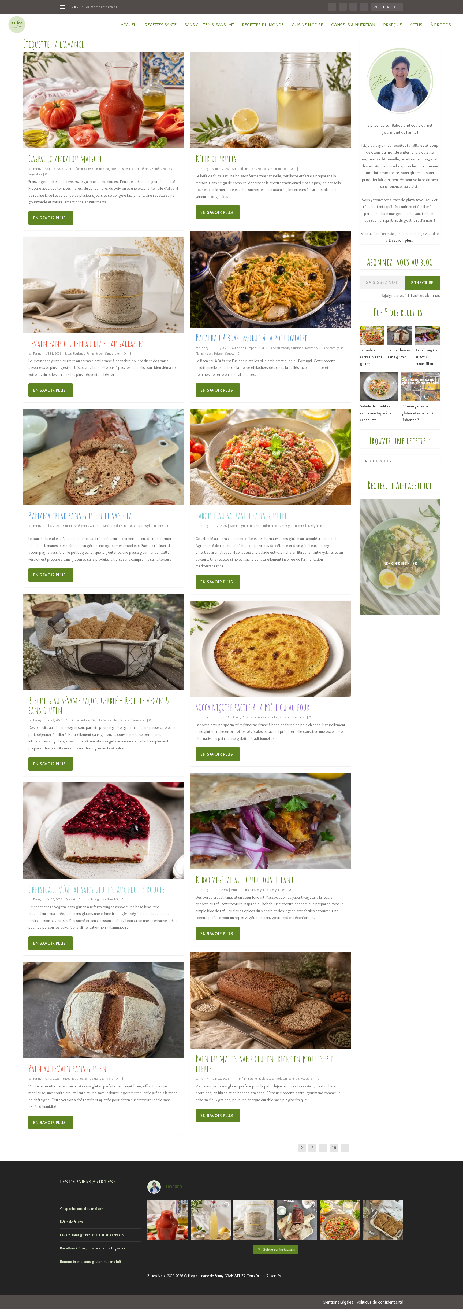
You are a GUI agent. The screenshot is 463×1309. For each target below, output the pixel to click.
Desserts (71, 899)
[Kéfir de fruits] (270, 100)
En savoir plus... (401, 240)
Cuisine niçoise (307, 25)
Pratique (392, 25)
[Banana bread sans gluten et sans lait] (103, 457)
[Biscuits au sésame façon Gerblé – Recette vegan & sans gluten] (103, 642)
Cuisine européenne (304, 348)
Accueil (129, 25)
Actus (416, 25)
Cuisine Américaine (75, 526)
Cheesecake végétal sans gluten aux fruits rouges (96, 889)
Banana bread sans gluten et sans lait (83, 515)
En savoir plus (49, 217)
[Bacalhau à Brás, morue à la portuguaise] (270, 279)
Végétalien (35, 174)
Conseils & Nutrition (353, 25)
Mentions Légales (338, 1302)
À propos (440, 25)
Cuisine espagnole (104, 169)
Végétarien (279, 890)
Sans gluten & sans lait (209, 25)
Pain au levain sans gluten (67, 1068)
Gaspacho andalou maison (65, 158)
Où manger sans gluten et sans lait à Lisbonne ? (417, 413)
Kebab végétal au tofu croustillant (245, 879)
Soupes (167, 169)
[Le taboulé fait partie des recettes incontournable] (340, 1220)
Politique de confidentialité (380, 1302)
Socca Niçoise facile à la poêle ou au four (252, 707)
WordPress (127, 1302)
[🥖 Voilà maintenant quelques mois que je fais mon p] (253, 1220)
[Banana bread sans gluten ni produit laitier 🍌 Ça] (297, 1220)
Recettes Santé (161, 25)
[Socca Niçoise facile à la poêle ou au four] (270, 649)
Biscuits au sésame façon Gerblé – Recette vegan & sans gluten (99, 705)
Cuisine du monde (277, 348)
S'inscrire (422, 282)
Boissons (263, 169)
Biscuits (96, 720)
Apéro (236, 717)
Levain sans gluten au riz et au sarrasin (85, 343)
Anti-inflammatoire (78, 169)
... (323, 1147)
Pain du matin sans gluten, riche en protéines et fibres (266, 1064)
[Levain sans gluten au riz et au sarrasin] (103, 285)
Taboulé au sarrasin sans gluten (241, 515)
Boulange (79, 353)
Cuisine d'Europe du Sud (248, 348)
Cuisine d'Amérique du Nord (108, 526)
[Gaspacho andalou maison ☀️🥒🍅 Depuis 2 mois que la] (167, 1220)
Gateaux (133, 526)
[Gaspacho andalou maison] (103, 100)
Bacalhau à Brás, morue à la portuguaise (251, 338)
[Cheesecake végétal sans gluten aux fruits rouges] (103, 830)
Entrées (156, 169)
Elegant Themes (86, 1302)
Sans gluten (113, 353)
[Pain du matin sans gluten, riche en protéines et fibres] (270, 1000)
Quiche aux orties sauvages (106, 7)
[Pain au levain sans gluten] (103, 1010)
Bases (68, 353)
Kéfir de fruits (216, 158)
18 (334, 1147)
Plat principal (204, 353)
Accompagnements (242, 526)
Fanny (37, 169)
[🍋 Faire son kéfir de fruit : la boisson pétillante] (211, 1220)
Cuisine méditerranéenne (133, 169)
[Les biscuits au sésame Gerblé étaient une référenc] (383, 1220)
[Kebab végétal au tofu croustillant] (270, 821)
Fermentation (95, 353)
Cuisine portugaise (331, 348)
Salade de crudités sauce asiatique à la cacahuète (375, 413)
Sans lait (163, 526)
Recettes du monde (263, 25)
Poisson (219, 353)
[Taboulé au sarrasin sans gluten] (270, 457)
